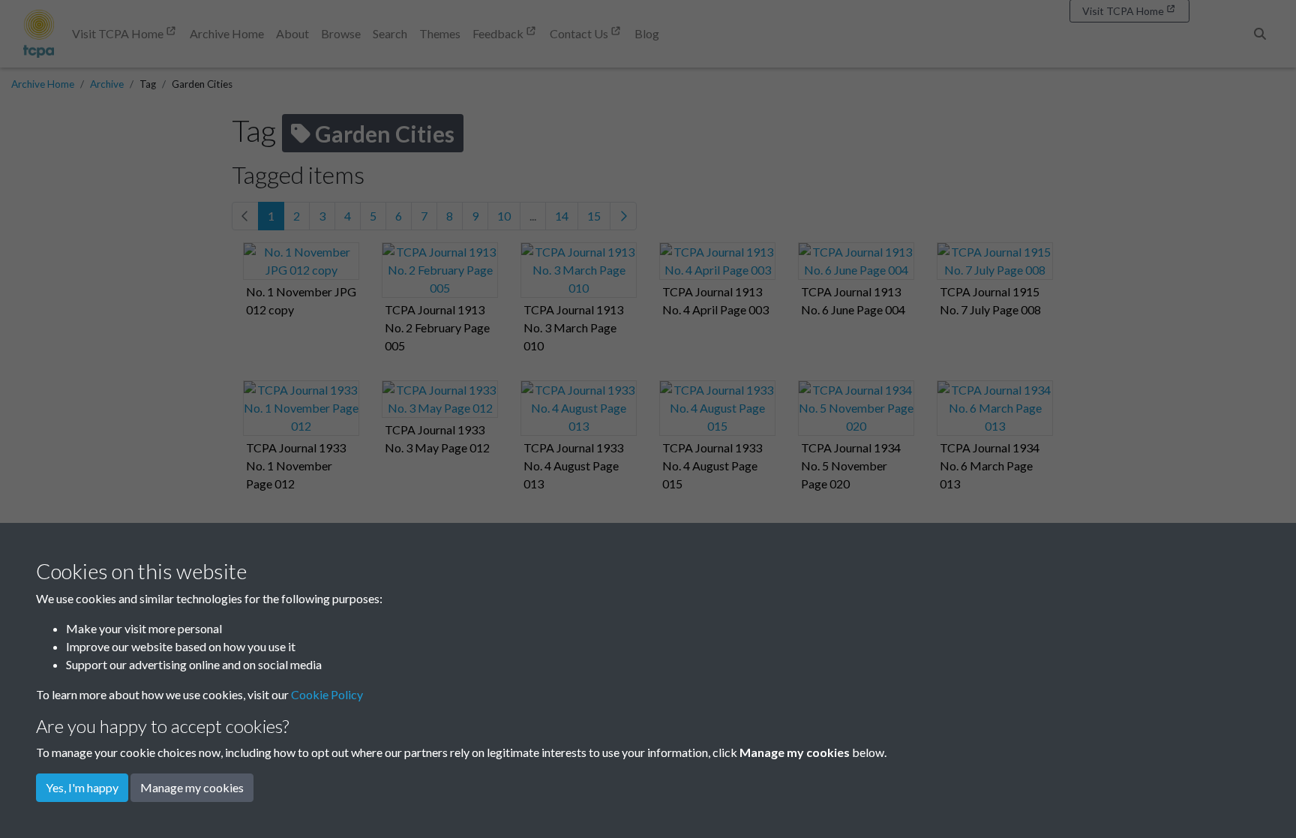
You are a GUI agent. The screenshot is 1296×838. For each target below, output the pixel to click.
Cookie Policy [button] (327, 694)
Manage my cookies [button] (192, 787)
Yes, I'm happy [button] (82, 787)
